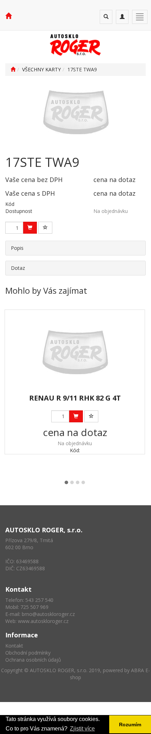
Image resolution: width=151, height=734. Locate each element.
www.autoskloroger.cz (43, 621)
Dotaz (18, 268)
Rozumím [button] (130, 724)
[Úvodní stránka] (13, 69)
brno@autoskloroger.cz (48, 614)
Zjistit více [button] (82, 729)
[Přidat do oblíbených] (45, 228)
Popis (17, 248)
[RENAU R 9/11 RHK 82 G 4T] (75, 352)
